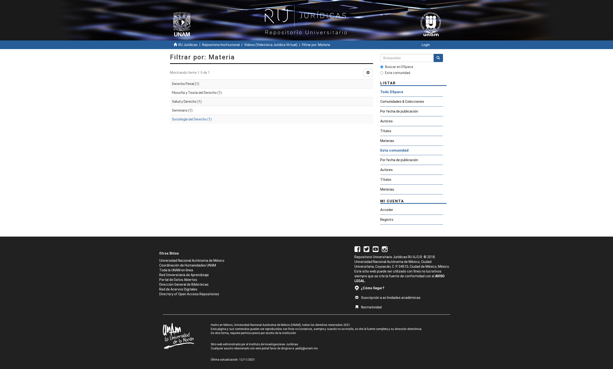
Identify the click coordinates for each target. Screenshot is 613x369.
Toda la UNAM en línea (176, 270)
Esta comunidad (397, 73)
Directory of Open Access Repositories (189, 294)
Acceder (386, 210)
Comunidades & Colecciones (402, 101)
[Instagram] (385, 249)
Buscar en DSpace (399, 67)
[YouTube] (376, 249)
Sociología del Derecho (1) (192, 119)
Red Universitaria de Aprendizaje (184, 275)
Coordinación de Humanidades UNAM (187, 265)
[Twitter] (366, 249)
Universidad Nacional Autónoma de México (191, 260)
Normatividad (371, 307)
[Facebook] (357, 249)
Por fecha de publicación (399, 111)
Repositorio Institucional (221, 45)
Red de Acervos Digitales (178, 289)
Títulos (385, 131)
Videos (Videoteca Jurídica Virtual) (270, 45)
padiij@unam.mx (306, 348)
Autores (386, 121)
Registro (386, 219)
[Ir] (438, 58)
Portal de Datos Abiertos (178, 280)
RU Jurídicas (188, 45)
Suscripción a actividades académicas (390, 298)
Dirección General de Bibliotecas (184, 284)
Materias (387, 141)
